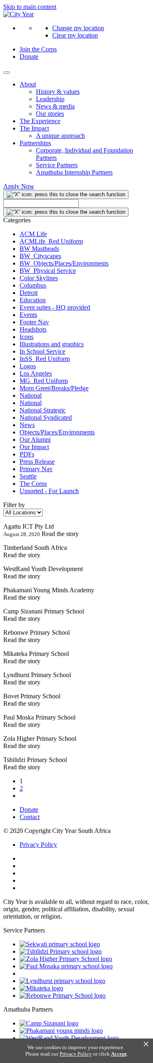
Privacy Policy (38, 844)
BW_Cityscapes (40, 255)
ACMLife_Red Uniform (51, 241)
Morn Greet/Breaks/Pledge (54, 388)
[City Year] (18, 14)
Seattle (28, 476)
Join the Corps (38, 49)
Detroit (29, 292)
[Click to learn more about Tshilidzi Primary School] (61, 951)
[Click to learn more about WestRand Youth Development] (69, 1037)
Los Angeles (36, 373)
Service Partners (57, 165)
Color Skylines (39, 278)
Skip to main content (29, 6)
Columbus (33, 285)
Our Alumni (35, 439)
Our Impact (34, 446)
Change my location (78, 27)
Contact (30, 816)
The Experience (40, 120)
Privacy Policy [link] (76, 1054)
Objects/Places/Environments (57, 432)
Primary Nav (36, 468)
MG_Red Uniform (44, 380)
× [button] (146, 1044)
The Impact (34, 128)
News (27, 424)
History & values (58, 91)
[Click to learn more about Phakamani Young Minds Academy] (61, 1030)
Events (28, 314)
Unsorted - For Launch (49, 490)
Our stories (50, 113)
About (28, 84)
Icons (26, 336)
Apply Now (18, 186)
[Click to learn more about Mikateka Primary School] (41, 988)
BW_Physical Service (48, 270)
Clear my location (75, 35)
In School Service (42, 351)
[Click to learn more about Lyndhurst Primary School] (62, 980)
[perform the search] (66, 194)
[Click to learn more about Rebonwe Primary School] (63, 995)
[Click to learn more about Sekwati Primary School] (60, 944)
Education (33, 300)
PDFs (27, 454)
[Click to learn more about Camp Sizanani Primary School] (49, 1023)
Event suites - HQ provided (55, 307)
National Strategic (43, 410)
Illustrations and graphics (52, 344)
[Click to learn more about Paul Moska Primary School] (66, 966)
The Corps (33, 483)
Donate (29, 56)
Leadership (50, 98)
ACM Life (33, 233)
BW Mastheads (39, 248)
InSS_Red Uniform (45, 358)
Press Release (37, 461)
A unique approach (60, 135)
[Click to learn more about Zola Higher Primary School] (66, 958)
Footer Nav (34, 322)
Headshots (33, 329)
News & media (55, 106)
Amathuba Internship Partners (74, 172)
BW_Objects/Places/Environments (64, 263)
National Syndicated (46, 417)
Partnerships (35, 143)
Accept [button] (118, 1054)
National (31, 395)
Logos (28, 366)
